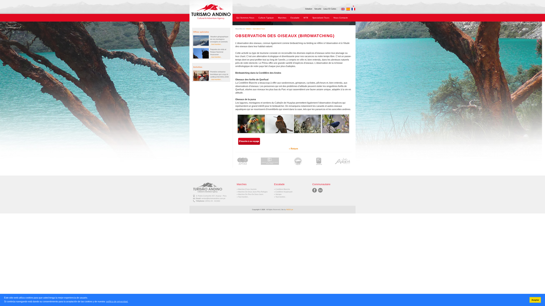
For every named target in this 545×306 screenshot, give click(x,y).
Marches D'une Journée (247, 189)
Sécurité (317, 9)
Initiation (308, 9)
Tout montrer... (243, 197)
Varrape (278, 194)
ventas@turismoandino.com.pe (213, 198)
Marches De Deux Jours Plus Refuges (253, 192)
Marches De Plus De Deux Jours (250, 194)
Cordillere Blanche (282, 189)
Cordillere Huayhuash (284, 192)
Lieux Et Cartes (329, 9)
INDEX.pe (289, 209)
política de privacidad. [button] (117, 301)
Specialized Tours (259, 29)
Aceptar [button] (535, 300)
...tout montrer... (216, 44)
